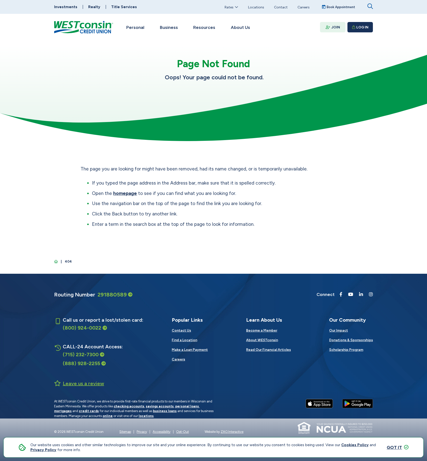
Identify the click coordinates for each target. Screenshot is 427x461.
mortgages (63, 411)
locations (146, 416)
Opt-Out (182, 432)
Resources (204, 27)
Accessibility (162, 432)
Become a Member (261, 330)
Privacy (142, 432)
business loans (165, 411)
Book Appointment (341, 7)
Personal (135, 27)
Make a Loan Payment (190, 350)
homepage (125, 193)
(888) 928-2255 (81, 363)
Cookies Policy (355, 445)
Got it (394, 447)
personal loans (187, 406)
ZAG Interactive (232, 432)
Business (169, 27)
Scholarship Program (346, 350)
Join (335, 27)
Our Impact (338, 330)
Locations (256, 7)
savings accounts (160, 406)
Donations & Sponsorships (351, 340)
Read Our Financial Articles (268, 350)
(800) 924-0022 (82, 328)
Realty (94, 7)
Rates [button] (229, 7)
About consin (262, 340)
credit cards (89, 411)
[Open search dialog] (370, 6)
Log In (362, 27)
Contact (281, 7)
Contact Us (181, 330)
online (108, 416)
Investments (65, 7)
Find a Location (184, 340)
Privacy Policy (43, 450)
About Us (240, 27)
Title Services (124, 7)
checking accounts (129, 406)
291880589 (112, 294)
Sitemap (125, 432)
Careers (304, 7)
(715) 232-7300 (81, 354)
